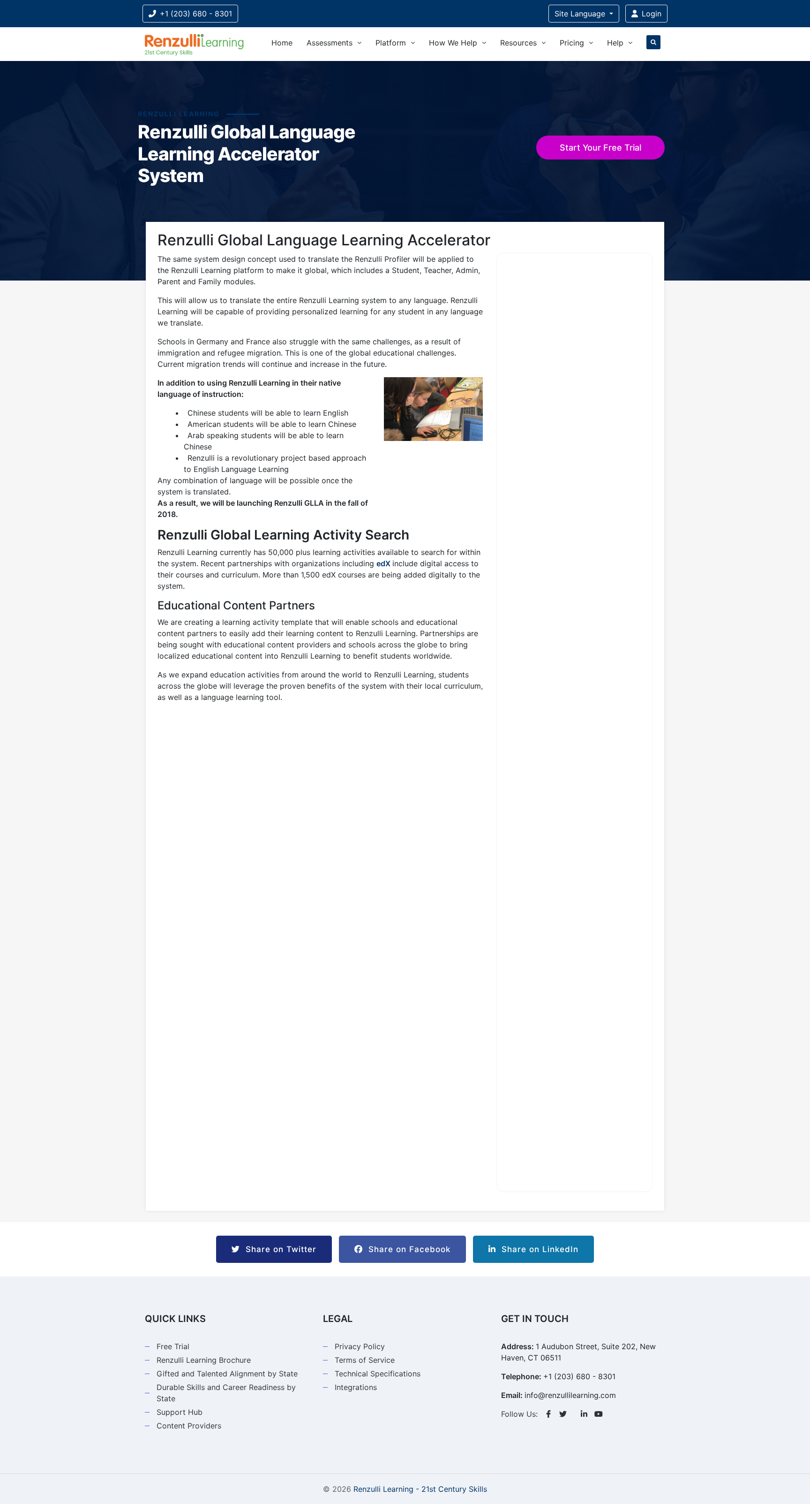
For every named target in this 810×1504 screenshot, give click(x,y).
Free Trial (173, 1346)
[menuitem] (653, 44)
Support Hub (179, 1412)
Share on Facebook (406, 1249)
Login (651, 13)
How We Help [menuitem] (453, 42)
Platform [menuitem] (390, 42)
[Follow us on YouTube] (598, 1414)
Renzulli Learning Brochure (204, 1360)
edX (383, 563)
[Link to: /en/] (194, 44)
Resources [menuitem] (518, 42)
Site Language (581, 13)
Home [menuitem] (281, 42)
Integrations (356, 1387)
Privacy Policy (360, 1346)
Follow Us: (519, 1414)
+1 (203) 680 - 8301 (196, 13)
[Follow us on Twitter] (563, 1414)
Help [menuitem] (615, 42)
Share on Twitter (278, 1249)
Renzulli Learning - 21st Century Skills (420, 1489)
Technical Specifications (377, 1373)
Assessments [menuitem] (329, 42)
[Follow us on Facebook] (548, 1414)
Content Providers (189, 1425)
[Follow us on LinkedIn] (584, 1414)
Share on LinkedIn (537, 1249)
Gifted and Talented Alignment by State (227, 1373)
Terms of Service (365, 1360)
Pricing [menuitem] (572, 42)
